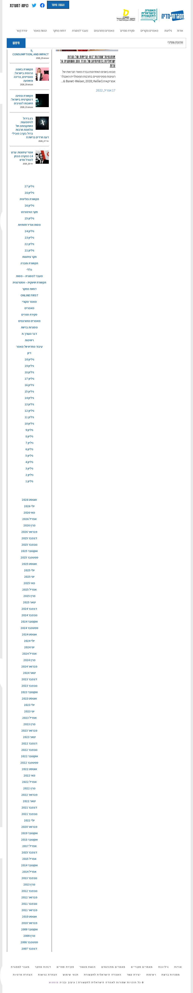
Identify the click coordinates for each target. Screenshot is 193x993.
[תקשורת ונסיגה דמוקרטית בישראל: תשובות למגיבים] (42, 100)
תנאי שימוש (71, 974)
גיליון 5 (29, 456)
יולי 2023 (29, 705)
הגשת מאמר (58, 5)
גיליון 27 (29, 186)
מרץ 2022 (29, 788)
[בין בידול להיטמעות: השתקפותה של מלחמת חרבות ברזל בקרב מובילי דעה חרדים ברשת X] (42, 123)
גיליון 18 (29, 372)
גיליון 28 (29, 193)
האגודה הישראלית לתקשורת (102, 974)
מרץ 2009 (29, 936)
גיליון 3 (29, 468)
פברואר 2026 (29, 532)
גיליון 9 (29, 430)
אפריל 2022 (29, 782)
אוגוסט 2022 (29, 769)
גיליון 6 (29, 449)
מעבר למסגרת (20, 967)
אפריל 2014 (29, 872)
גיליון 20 (29, 359)
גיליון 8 (29, 436)
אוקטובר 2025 (29, 551)
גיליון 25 (29, 218)
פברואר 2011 (29, 910)
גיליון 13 (29, 404)
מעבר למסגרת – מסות (29, 276)
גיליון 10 (29, 423)
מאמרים (29, 308)
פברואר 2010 (29, 923)
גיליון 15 (29, 391)
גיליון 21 (29, 250)
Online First (29, 295)
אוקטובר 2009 (29, 929)
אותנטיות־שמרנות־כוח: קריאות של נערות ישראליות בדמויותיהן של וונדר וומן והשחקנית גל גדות (87, 61)
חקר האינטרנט (29, 212)
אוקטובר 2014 (29, 865)
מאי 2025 (29, 583)
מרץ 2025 (29, 596)
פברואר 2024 (29, 666)
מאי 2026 (29, 513)
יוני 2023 (29, 711)
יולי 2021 (29, 820)
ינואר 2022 (29, 801)
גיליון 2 (29, 475)
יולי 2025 (29, 570)
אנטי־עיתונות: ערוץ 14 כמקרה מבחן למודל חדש (22, 156)
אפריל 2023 (29, 718)
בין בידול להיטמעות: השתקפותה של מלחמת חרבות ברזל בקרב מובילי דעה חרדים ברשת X (30, 127)
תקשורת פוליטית (29, 199)
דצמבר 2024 (29, 609)
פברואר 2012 (29, 897)
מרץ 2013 (29, 884)
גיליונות (163, 967)
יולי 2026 (29, 506)
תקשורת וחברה (29, 263)
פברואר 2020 (29, 827)
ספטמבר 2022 (29, 763)
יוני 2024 (29, 647)
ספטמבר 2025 (29, 557)
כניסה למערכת (19, 5)
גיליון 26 (29, 205)
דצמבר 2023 (29, 679)
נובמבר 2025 (29, 545)
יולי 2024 (29, 641)
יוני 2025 (29, 577)
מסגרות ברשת (29, 327)
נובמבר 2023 (29, 686)
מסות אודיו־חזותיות (29, 225)
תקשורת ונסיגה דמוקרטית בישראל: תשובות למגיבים (22, 99)
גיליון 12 (29, 411)
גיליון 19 (29, 366)
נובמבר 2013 (29, 878)
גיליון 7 (29, 443)
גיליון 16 (29, 385)
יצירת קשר (134, 974)
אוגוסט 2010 (29, 917)
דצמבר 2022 (29, 743)
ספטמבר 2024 (29, 628)
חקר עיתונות (29, 257)
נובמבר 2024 (29, 615)
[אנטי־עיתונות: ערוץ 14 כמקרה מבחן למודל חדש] (42, 157)
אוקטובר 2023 (29, 692)
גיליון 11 (29, 417)
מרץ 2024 (29, 660)
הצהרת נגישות (47, 974)
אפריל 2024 (29, 654)
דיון (29, 353)
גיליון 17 (29, 379)
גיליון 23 (29, 238)
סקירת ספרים (29, 314)
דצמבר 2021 (29, 807)
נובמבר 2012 (29, 891)
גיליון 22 (29, 244)
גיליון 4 (29, 462)
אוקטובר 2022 (29, 756)
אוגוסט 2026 (29, 500)
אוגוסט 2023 (29, 698)
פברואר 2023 (29, 731)
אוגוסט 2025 (29, 564)
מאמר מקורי (29, 302)
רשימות (29, 340)
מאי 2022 (29, 775)
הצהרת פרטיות (23, 974)
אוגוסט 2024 (29, 634)
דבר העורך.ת (29, 334)
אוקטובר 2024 (29, 622)
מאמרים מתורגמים (29, 321)
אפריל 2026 (29, 519)
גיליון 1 (29, 481)
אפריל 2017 (29, 846)
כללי (29, 270)
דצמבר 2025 (29, 538)
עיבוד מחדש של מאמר (29, 347)
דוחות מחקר (29, 289)
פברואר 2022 (29, 795)
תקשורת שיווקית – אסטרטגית (29, 282)
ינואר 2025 (29, 602)
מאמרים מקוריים (142, 967)
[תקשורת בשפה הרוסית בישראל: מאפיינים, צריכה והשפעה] (42, 74)
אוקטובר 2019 (29, 833)
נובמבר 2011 (29, 904)
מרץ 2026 (29, 525)
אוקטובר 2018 (29, 840)
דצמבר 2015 (29, 852)
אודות (178, 967)
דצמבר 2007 (29, 949)
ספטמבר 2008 (29, 942)
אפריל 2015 (29, 859)
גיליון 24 (29, 231)
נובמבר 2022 (29, 750)
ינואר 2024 (29, 673)
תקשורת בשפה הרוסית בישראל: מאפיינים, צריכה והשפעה (23, 75)
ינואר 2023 (29, 737)
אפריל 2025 (29, 589)
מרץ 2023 (29, 724)
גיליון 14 (29, 398)
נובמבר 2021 (29, 814)
